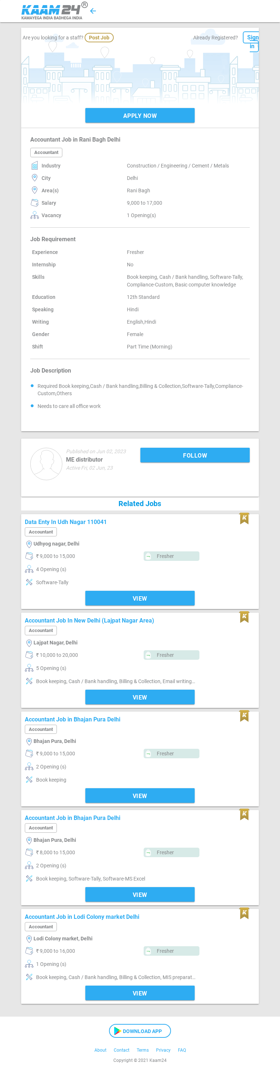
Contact (121, 1050)
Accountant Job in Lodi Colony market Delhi (82, 916)
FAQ (182, 1050)
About (100, 1050)
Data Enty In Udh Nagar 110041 (66, 522)
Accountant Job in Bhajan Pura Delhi (72, 719)
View (140, 598)
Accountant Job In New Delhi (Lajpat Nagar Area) (89, 620)
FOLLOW (195, 455)
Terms (143, 1050)
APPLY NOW (140, 115)
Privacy (163, 1050)
